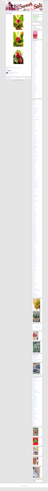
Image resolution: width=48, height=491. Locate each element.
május (33, 55)
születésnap (34, 269)
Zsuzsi (8, 71)
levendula (34, 201)
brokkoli (34, 124)
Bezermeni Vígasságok (35, 119)
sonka (33, 254)
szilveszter (34, 265)
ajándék (34, 103)
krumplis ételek (34, 195)
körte (33, 194)
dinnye (33, 134)
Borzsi (33, 382)
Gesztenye (34, 393)
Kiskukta (34, 394)
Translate (39, 28)
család (33, 129)
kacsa (33, 168)
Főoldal (18, 78)
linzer (33, 205)
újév (33, 281)
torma (33, 275)
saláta (33, 249)
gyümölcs (34, 161)
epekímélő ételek (35, 142)
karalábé (34, 173)
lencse (33, 199)
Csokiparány (34, 383)
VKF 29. (34, 287)
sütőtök (34, 259)
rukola (33, 247)
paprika (34, 231)
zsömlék (34, 296)
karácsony (34, 172)
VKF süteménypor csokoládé (36, 290)
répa (33, 243)
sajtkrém (34, 248)
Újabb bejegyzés (8, 78)
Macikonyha (34, 399)
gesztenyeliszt (34, 156)
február (34, 83)
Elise (33, 387)
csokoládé (34, 131)
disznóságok (34, 135)
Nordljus (34, 405)
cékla (33, 125)
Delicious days (34, 384)
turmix (33, 279)
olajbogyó (34, 226)
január (33, 60)
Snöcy (33, 415)
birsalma (34, 120)
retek (33, 244)
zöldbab (34, 292)
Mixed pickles (34, 403)
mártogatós (34, 215)
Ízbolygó (34, 425)
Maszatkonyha (34, 400)
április (33, 56)
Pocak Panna (34, 410)
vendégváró (34, 285)
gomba (34, 157)
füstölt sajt (34, 151)
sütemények (34, 258)
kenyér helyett (34, 183)
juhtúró (34, 167)
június (33, 93)
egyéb (9, 68)
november (34, 44)
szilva (33, 264)
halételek (34, 163)
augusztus (34, 66)
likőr (33, 204)
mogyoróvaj (34, 221)
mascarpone (34, 216)
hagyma (34, 162)
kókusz (34, 189)
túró (33, 280)
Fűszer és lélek (34, 389)
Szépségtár (34, 416)
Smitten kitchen (35, 414)
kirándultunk (34, 188)
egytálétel (34, 141)
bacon (33, 114)
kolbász (34, 190)
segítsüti (34, 253)
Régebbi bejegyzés (27, 78)
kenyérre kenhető (35, 185)
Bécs (33, 118)
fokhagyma (34, 147)
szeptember (34, 45)
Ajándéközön (34, 104)
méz (33, 220)
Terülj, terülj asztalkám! (35, 419)
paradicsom (34, 232)
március (34, 49)
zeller (33, 291)
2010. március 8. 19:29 (10, 73)
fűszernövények (35, 152)
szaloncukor (34, 260)
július (33, 54)
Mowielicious (34, 404)
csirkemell (34, 130)
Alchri (33, 378)
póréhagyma (34, 238)
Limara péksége (35, 398)
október (34, 88)
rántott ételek (34, 242)
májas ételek (34, 206)
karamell (34, 174)
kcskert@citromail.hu (35, 12)
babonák (34, 113)
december (34, 50)
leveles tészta (34, 200)
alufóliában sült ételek (35, 108)
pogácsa (34, 237)
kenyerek (34, 184)
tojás (33, 274)
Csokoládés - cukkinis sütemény (36, 359)
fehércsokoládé (35, 146)
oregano (34, 227)
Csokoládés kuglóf (35, 360)
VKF (33, 286)
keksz (33, 179)
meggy (33, 217)
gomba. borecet (35, 158)
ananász (34, 109)
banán (33, 115)
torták (33, 276)
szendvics (34, 263)
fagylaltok (34, 145)
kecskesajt (34, 178)
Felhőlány (34, 388)
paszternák (34, 233)
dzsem (33, 136)
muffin (33, 222)
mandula (34, 211)
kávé (33, 177)
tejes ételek (34, 270)
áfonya (33, 102)
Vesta (33, 420)
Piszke (33, 409)
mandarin (34, 210)
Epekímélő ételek (35, 355)
